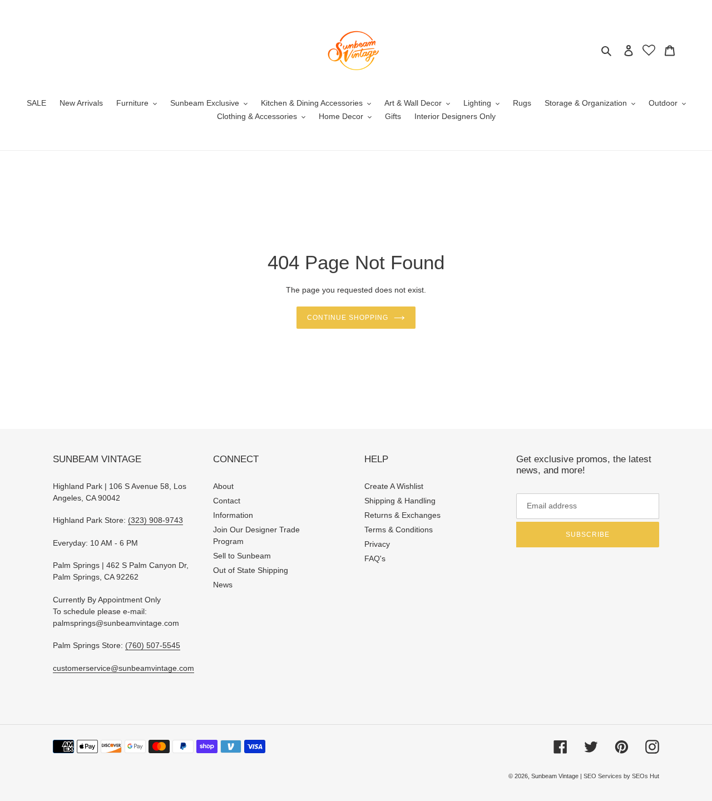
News (223, 584)
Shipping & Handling (400, 500)
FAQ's (374, 558)
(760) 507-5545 (152, 645)
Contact (226, 500)
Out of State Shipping (250, 570)
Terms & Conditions (398, 529)
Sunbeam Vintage (555, 776)
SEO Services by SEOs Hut (621, 776)
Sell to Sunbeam (242, 555)
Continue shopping (347, 318)
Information (233, 515)
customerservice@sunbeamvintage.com (123, 668)
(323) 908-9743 (155, 520)
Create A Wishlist (393, 486)
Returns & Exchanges (402, 515)
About (223, 486)
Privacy (377, 544)
